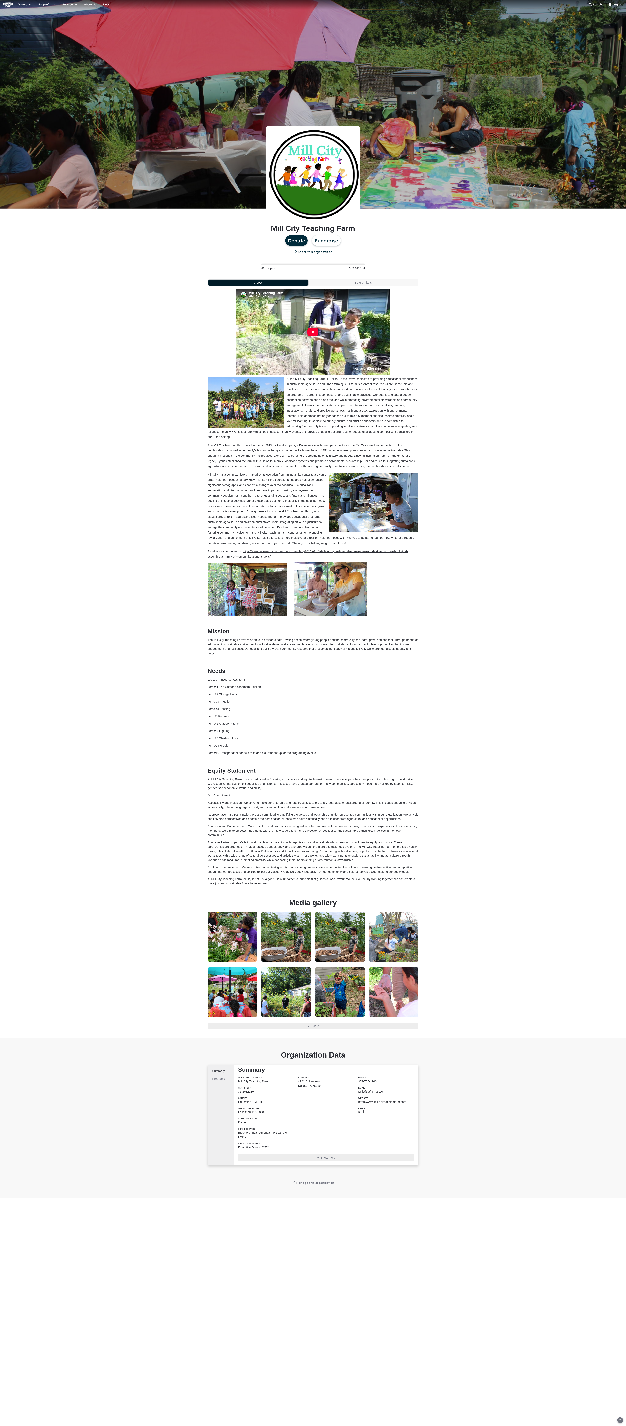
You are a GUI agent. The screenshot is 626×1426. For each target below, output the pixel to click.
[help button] (620, 1420)
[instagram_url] (359, 1112)
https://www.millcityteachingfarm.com (382, 1101)
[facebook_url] (363, 1112)
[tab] (258, 283)
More (315, 1026)
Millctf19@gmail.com (371, 1091)
